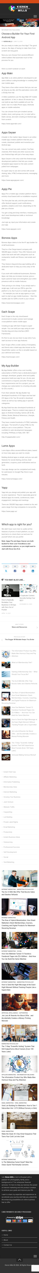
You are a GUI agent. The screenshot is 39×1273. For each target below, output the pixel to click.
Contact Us (8, 1245)
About (6, 1240)
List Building (8, 817)
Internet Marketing (10, 792)
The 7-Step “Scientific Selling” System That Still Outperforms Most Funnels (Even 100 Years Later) (18, 1049)
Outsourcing (8, 842)
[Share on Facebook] (15, 569)
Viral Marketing (9, 862)
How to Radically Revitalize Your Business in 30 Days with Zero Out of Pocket (9, 605)
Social (6, 857)
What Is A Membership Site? (22, 662)
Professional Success (12, 847)
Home (6, 1235)
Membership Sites (10, 787)
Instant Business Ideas (12, 837)
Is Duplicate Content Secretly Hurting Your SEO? (27, 598)
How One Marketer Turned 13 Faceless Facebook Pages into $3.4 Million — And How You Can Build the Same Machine (19, 956)
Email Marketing (9, 827)
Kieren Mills (8, 41)
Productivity (8, 832)
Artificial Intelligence (10, 1013)
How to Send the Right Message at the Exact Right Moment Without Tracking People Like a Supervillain (24, 722)
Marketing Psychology (25, 889)
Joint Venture (8, 802)
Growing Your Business (12, 797)
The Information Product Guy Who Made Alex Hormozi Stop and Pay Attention (24, 653)
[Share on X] (6, 569)
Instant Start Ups (10, 772)
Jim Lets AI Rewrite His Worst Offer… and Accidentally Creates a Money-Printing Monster (24, 733)
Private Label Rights (11, 822)
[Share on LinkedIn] (32, 569)
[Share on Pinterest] (24, 569)
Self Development (10, 852)
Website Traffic (9, 807)
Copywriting (8, 812)
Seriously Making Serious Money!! (24, 755)
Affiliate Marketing (10, 777)
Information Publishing (11, 30)
